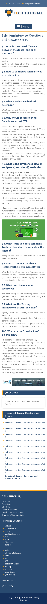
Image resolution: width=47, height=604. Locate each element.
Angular (8, 526)
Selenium (8, 569)
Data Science (10, 528)
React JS (8, 545)
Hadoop (8, 566)
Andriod (8, 550)
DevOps (8, 531)
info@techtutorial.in (32, 4)
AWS (6, 558)
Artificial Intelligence (13, 553)
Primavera (9, 542)
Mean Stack (9, 572)
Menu (26, 26)
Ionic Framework (12, 564)
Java (6, 536)
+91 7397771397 (14, 4)
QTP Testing (10, 574)
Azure (7, 555)
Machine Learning (12, 534)
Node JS (8, 539)
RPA (6, 561)
